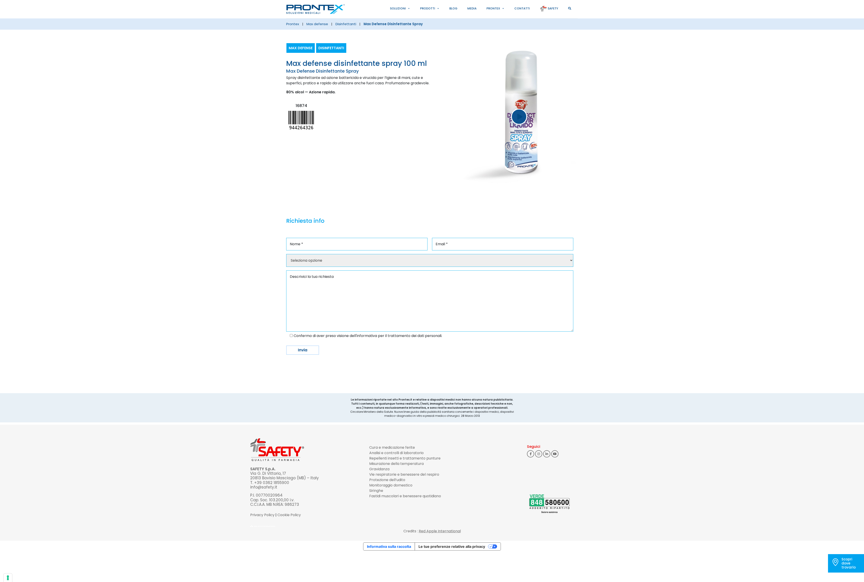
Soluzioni (398, 8)
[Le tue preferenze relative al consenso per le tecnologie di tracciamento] (8, 577)
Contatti (522, 8)
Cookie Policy (289, 514)
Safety (552, 8)
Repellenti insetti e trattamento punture (405, 458)
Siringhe (376, 490)
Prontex (493, 8)
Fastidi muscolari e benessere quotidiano (405, 496)
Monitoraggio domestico (390, 485)
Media (472, 8)
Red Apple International (440, 531)
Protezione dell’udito (387, 479)
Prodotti (427, 8)
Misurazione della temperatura (396, 463)
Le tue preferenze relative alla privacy (451, 546)
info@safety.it (263, 487)
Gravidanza (379, 469)
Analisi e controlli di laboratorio (396, 452)
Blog (453, 8)
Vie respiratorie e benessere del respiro (404, 474)
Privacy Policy (262, 514)
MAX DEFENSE (317, 24)
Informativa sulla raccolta (389, 546)
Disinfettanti (345, 24)
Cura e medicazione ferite (392, 447)
